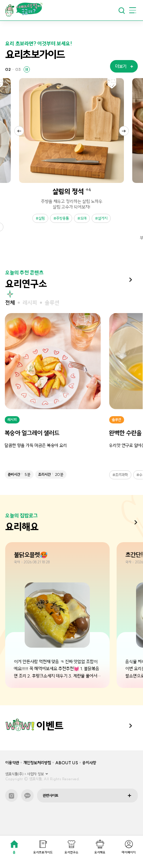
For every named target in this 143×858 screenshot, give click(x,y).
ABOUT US (66, 762)
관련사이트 (50, 795)
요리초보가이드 (43, 852)
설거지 (102, 218)
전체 (10, 302)
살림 (42, 218)
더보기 (130, 280)
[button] (19, 131)
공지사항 (89, 762)
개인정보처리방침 (37, 762)
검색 (121, 10)
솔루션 (52, 302)
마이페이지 (129, 852)
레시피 (30, 302)
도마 (83, 218)
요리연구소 (71, 852)
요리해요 (100, 852)
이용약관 (12, 762)
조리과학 (121, 474)
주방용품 (62, 218)
